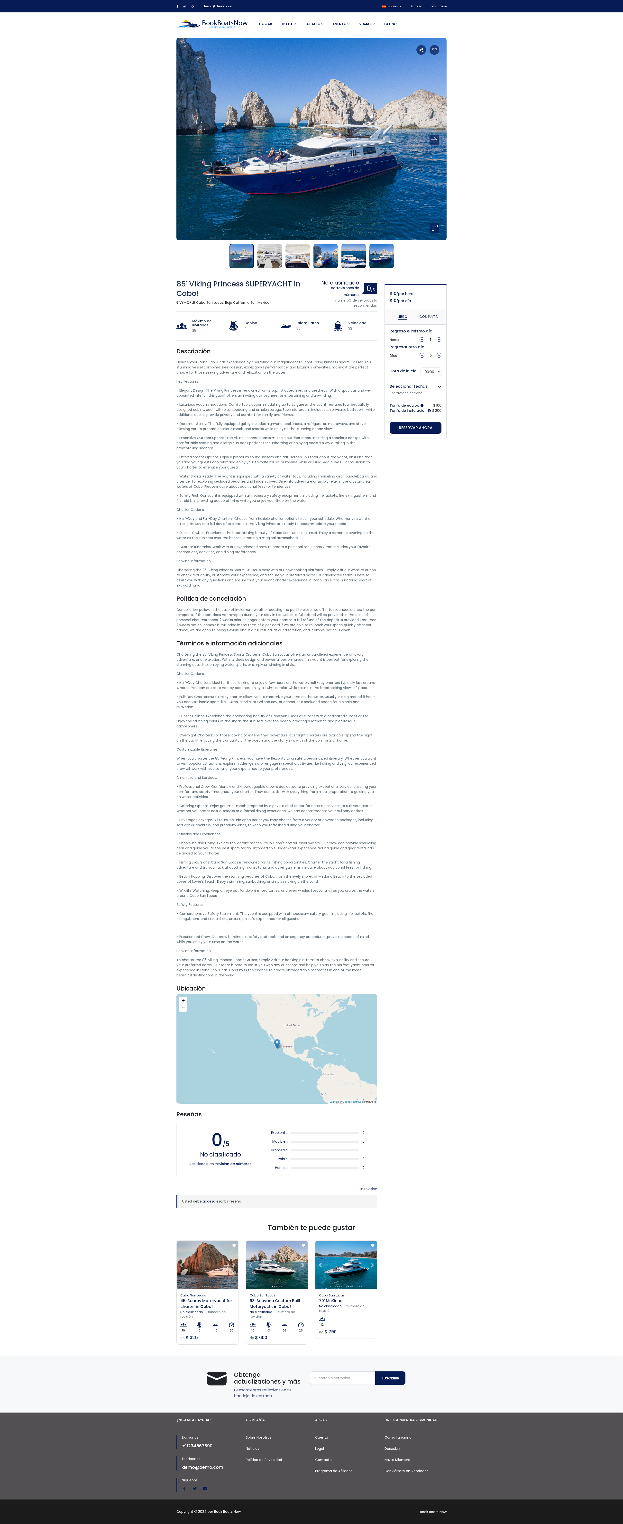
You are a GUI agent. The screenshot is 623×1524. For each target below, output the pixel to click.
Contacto (323, 1459)
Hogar (265, 23)
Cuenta (321, 1437)
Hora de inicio (403, 371)
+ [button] (183, 1001)
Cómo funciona (398, 1437)
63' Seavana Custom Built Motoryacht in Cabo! (275, 1303)
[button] (434, 228)
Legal (319, 1448)
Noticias (252, 1448)
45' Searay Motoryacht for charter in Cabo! (206, 1303)
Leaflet (334, 1101)
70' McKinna (331, 1301)
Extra (390, 23)
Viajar (365, 23)
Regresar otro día (407, 347)
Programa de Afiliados (333, 1471)
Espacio (313, 23)
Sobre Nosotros (258, 1437)
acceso (209, 1201)
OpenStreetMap (351, 1101)
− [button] (183, 1008)
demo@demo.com (218, 6)
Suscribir (390, 1378)
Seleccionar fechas (409, 386)
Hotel (287, 23)
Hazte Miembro (397, 1459)
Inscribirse (439, 6)
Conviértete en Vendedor (406, 1471)
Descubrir (393, 1448)
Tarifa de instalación (409, 410)
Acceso (416, 6)
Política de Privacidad (264, 1459)
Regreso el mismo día (411, 331)
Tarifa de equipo (405, 405)
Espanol (392, 6)
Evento (340, 23)
